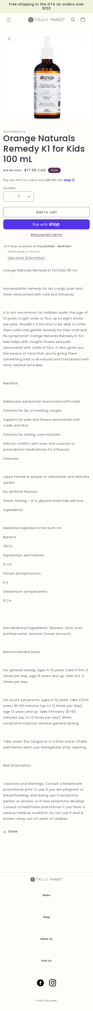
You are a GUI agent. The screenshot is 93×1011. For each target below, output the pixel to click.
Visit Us (46, 960)
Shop (46, 917)
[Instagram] (52, 982)
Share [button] (13, 831)
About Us (46, 938)
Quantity (9, 188)
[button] (8, 19)
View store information (26, 258)
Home (46, 895)
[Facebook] (40, 982)
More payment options (47, 234)
